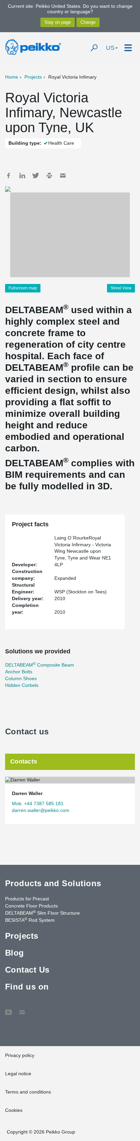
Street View (121, 288)
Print (49, 175)
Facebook (8, 175)
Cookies (13, 1110)
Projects (33, 77)
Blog (14, 952)
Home (11, 77)
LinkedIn (22, 175)
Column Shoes (21, 678)
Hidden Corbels (21, 685)
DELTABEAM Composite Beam (39, 665)
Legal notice (18, 1073)
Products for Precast (27, 898)
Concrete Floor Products (31, 906)
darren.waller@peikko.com (40, 810)
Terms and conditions (28, 1092)
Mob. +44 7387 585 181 (38, 803)
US (110, 47)
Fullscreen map (22, 288)
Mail (62, 175)
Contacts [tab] (23, 761)
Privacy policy (19, 1055)
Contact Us (27, 969)
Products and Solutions (53, 883)
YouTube (8, 1008)
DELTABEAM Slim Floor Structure (42, 913)
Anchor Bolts (18, 671)
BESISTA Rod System (30, 920)
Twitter (35, 175)
